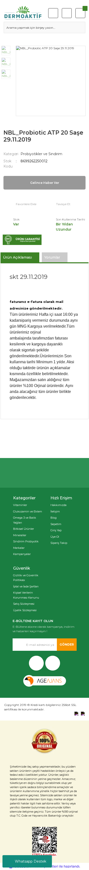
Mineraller (19, 535)
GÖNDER (67, 644)
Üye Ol (54, 536)
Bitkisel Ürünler (23, 529)
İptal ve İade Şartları (26, 586)
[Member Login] (67, 13)
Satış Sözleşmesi (23, 603)
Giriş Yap (56, 530)
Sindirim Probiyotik (26, 541)
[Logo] (23, 13)
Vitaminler (20, 505)
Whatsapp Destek (30, 861)
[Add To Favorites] (19, 204)
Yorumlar (52, 257)
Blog (53, 517)
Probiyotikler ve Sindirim (41, 154)
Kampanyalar (22, 554)
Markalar (18, 548)
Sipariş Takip (58, 543)
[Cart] (80, 13)
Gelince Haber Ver (44, 183)
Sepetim (55, 524)
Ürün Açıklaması (17, 257)
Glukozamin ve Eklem (27, 511)
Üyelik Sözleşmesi (25, 610)
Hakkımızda (58, 505)
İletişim (55, 511)
